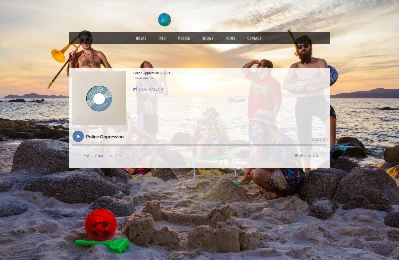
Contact (254, 38)
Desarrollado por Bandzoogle (199, 188)
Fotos (230, 38)
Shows (207, 38)
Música (184, 38)
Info (162, 38)
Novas (141, 38)
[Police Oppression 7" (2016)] (99, 98)
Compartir (151, 89)
